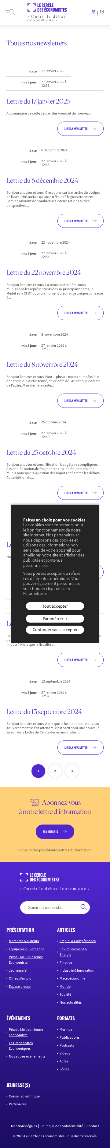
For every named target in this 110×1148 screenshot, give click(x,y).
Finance (66, 962)
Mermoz (66, 1029)
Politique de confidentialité (61, 1126)
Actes (64, 1061)
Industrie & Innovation (77, 970)
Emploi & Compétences (78, 940)
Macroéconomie (72, 978)
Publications (69, 1037)
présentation (20, 929)
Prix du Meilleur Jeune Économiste (26, 960)
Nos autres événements (27, 1056)
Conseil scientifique (24, 1096)
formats (66, 1018)
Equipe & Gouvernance (26, 949)
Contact (92, 1126)
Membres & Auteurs (24, 940)
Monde (65, 986)
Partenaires (17, 1104)
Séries (64, 1069)
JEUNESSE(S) (18, 1085)
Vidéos (65, 1053)
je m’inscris (50, 831)
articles (66, 929)
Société (65, 994)
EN (102, 11)
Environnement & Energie (73, 952)
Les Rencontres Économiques (21, 1045)
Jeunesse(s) (18, 970)
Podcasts (67, 1045)
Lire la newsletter (76, 128)
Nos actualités (71, 1002)
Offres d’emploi (20, 978)
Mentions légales (24, 1126)
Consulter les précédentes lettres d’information (55, 850)
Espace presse (20, 986)
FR (93, 11)
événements (18, 1018)
